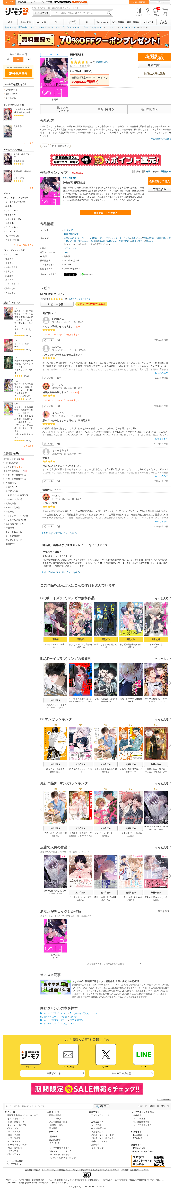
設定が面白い (138, 241)
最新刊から (166, 171)
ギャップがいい (107, 238)
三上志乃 (130, 836)
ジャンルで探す (41, 13)
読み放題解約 (55, 1140)
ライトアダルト (164, 22)
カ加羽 (23, 434)
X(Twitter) (137, 1138)
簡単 (148, 171)
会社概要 (28, 1170)
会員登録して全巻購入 (106, 212)
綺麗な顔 (101, 241)
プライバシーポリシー (50, 1170)
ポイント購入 (55, 1118)
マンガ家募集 (139, 1118)
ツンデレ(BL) (11, 231)
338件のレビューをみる (80, 299)
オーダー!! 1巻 (156, 644)
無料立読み (55, 700)
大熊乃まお (80, 647)
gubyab (88, 701)
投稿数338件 (98, 62)
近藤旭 (156, 900)
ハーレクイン (14, 1141)
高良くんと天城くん (55, 769)
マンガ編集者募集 (141, 1122)
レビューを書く (78, 66)
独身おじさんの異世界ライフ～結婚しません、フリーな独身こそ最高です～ (23, 388)
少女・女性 (41, 22)
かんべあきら (11, 267)
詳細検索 (10, 528)
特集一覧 (10, 511)
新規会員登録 (55, 1115)
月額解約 (53, 1136)
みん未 (130, 701)
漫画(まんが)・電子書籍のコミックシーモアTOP (27, 27)
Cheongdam (58, 708)
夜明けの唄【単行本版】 (105, 897)
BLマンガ (54, 54)
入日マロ (130, 900)
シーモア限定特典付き (15, 202)
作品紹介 (137, 1115)
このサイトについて (111, 1170)
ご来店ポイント (52, 1073)
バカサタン (161, 701)
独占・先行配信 (15, 1148)
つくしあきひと (12, 284)
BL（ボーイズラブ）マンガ (63, 27)
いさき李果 (19, 178)
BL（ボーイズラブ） (17, 1125)
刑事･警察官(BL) (60, 145)
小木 (105, 647)
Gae (16, 346)
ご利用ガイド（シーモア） (103, 1135)
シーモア (9, 2)
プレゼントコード (14, 540)
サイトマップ (97, 1148)
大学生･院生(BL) (13, 240)
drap (122, 27)
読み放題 (22, 2)
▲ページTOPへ (164, 1099)
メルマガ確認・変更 (58, 1122)
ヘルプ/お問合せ (98, 1128)
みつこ (55, 647)
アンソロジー (11, 254)
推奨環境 (95, 1144)
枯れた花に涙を (21, 343)
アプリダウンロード (100, 1115)
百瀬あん (80, 900)
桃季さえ (9, 259)
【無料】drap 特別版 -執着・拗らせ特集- (23, 111)
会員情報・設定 (56, 1125)
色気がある (112, 241)
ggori (81, 701)
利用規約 (36, 1170)
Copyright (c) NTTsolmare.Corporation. (87, 1186)
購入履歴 (53, 1128)
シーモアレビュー (15, 1164)
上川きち (9, 263)
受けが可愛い (149, 238)
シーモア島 (47, 2)
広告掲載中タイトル (15, 524)
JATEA (49, 708)
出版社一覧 (154, 1106)
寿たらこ (9, 280)
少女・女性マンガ (16, 1122)
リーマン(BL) (11, 210)
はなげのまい (55, 772)
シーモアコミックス (72, 22)
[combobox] (81, 13)
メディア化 (148, 22)
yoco (165, 772)
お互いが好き (70, 238)
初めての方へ (12, 94)
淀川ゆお (105, 836)
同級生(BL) (10, 223)
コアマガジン (111, 27)
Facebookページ (141, 1135)
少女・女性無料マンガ (16, 475)
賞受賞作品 (11, 503)
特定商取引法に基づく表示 (92, 1170)
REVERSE (131, 27)
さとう (17, 396)
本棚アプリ (11, 544)
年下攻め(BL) (11, 214)
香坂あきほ (19, 160)
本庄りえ (9, 271)
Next (168, 622)
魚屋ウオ (130, 647)
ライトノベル (102, 22)
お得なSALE (11, 487)
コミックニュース (14, 532)
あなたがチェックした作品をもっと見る (105, 963)
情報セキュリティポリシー (70, 1170)
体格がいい (136, 238)
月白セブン (19, 329)
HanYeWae (73, 701)
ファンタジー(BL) (13, 219)
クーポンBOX (55, 1131)
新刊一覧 (165, 1106)
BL (56, 22)
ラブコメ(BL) (11, 227)
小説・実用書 (118, 22)
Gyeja (108, 701)
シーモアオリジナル (17, 1144)
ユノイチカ (105, 900)
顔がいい (150, 241)
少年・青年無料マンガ (16, 479)
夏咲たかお (10, 288)
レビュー (34, 2)
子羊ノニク (82, 836)
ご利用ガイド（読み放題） (103, 1138)
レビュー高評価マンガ (16, 520)
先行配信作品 (12, 491)
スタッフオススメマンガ (17, 516)
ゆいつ (73, 58)
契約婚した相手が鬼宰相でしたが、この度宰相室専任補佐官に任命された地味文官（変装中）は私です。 (23, 319)
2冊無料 (55, 639)
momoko (152, 829)
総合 (10, 22)
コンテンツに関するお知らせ (62, 1157)
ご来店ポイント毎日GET (17, 495)
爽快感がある (80, 241)
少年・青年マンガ (16, 1118)
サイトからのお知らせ (59, 1154)
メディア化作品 (13, 507)
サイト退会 (54, 1143)
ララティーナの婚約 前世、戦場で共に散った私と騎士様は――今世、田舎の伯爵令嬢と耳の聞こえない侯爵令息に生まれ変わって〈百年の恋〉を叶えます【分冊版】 (24, 419)
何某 (156, 647)
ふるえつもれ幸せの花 (23, 155)
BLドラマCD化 (12, 236)
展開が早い (162, 238)
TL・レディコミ (15, 1128)
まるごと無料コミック (14, 471)
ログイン (160, 2)
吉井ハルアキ (131, 772)
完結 (44, 145)
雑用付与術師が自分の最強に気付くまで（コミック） (23, 363)
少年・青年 (26, 22)
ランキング (13, 467)
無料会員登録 (139, 2)
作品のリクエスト (99, 1141)
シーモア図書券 (13, 536)
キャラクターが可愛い (88, 238)
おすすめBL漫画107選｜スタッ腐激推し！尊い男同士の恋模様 (105, 981)
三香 (16, 434)
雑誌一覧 (142, 1106)
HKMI (103, 701)
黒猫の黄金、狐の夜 (156, 769)
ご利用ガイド (12, 90)
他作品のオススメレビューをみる (62, 572)
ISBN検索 (124, 1170)
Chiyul (160, 829)
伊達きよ (157, 772)
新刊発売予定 (12, 463)
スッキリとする (123, 238)
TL (87, 22)
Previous (42, 622)
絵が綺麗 (92, 241)
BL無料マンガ (12, 483)
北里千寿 (9, 276)
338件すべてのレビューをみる (60, 533)
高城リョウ (10, 293)
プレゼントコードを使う (60, 1151)
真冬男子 (18, 126)
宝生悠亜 (72, 836)
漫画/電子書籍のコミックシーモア (22, 1115)
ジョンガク (151, 701)
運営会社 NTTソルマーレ (139, 1170)
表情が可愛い (125, 241)
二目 (80, 772)
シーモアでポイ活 (14, 499)
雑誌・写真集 (133, 22)
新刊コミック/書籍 (12, 459)
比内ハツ (26, 396)
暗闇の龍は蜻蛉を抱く (23, 173)
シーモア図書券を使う (59, 1148)
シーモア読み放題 (15, 1161)
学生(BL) (9, 206)
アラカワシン (20, 370)
